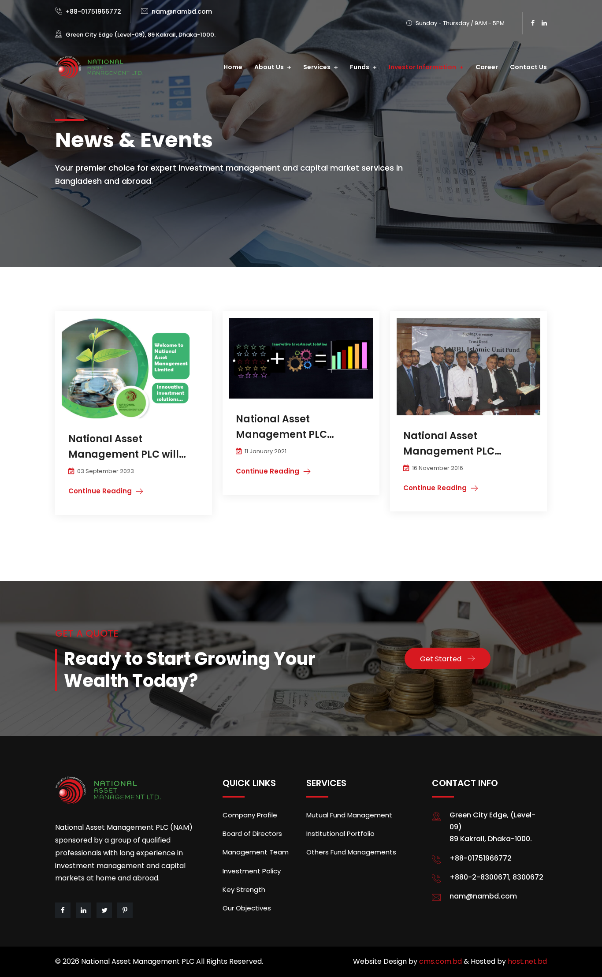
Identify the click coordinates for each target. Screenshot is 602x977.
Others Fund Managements (351, 852)
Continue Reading (100, 491)
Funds (359, 67)
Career (487, 67)
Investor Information (422, 67)
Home (232, 67)
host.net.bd (527, 961)
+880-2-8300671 (479, 877)
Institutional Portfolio (340, 833)
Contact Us (528, 67)
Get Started (440, 659)
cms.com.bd (441, 961)
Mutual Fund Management (349, 815)
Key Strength (244, 889)
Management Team (256, 852)
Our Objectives (247, 908)
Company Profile (250, 815)
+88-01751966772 (93, 11)
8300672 (528, 877)
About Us (269, 67)
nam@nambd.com (182, 11)
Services (317, 67)
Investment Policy (252, 871)
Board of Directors (252, 833)
